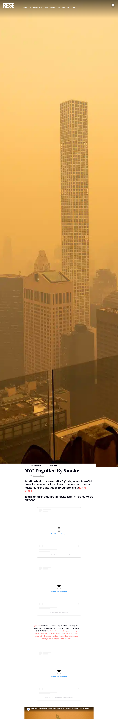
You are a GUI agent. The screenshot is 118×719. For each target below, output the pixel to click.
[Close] (69, 347)
